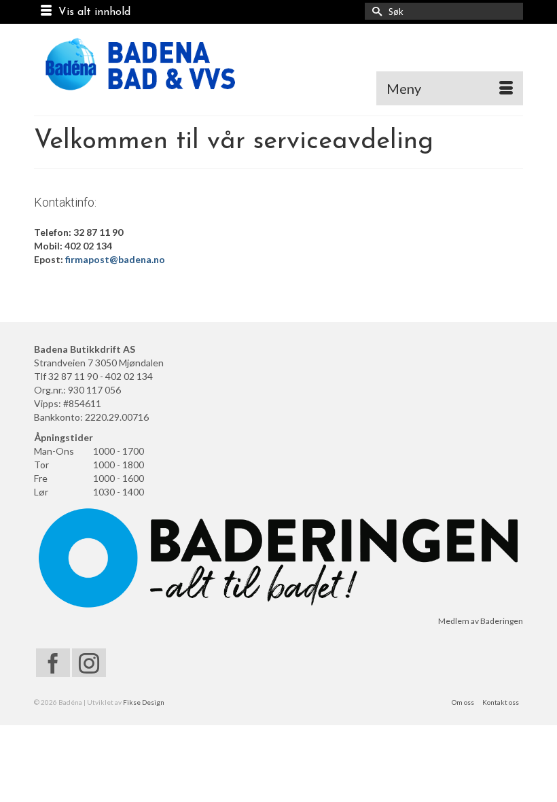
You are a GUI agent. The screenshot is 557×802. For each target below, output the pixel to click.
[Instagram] (89, 662)
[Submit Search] (375, 11)
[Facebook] (53, 662)
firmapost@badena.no (115, 259)
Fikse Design (143, 702)
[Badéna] (278, 64)
